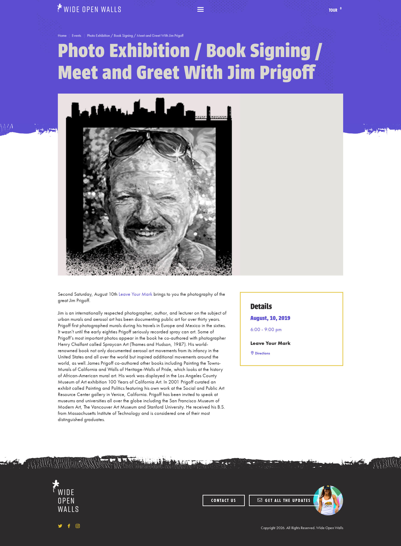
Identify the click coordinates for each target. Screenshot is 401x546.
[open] (200, 9)
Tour (335, 10)
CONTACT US (223, 500)
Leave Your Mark (135, 294)
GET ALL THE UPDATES (287, 500)
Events (77, 35)
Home (62, 35)
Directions (262, 353)
